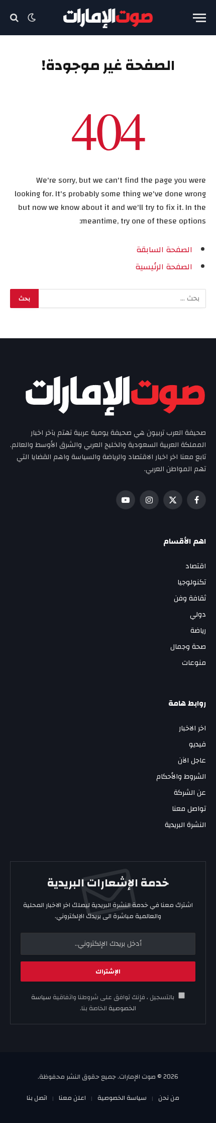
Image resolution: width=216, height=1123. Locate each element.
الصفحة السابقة (164, 249)
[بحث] (15, 18)
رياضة (198, 630)
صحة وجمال (188, 646)
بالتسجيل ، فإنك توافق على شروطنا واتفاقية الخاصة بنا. (103, 1003)
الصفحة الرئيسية (163, 266)
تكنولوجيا (191, 582)
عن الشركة (190, 792)
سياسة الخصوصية (122, 1098)
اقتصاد (195, 566)
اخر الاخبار (192, 728)
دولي (198, 614)
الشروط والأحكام (181, 776)
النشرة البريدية (185, 825)
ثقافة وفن (190, 598)
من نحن (168, 1098)
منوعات (194, 662)
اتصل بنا (37, 1098)
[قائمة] (199, 18)
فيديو (197, 744)
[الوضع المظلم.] (31, 17)
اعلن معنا (72, 1098)
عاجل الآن (192, 760)
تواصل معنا (189, 808)
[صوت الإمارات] (108, 18)
